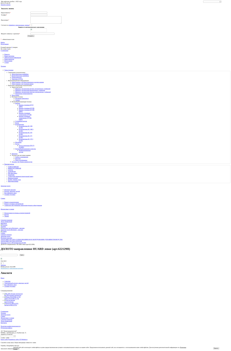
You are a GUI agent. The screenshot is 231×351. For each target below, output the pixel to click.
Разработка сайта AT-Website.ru (17, 339)
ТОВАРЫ (7, 281)
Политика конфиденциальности (10, 326)
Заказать (3, 265)
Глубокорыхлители (21, 121)
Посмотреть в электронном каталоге (12, 268)
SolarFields (11, 175)
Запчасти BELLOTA (10, 305)
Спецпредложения (6, 220)
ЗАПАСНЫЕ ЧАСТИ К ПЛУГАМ (11, 241)
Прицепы (15, 153)
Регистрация (4, 44)
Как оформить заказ (10, 193)
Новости (7, 54)
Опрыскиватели (17, 77)
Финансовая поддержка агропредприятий (17, 213)
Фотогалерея (8, 61)
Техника (3, 66)
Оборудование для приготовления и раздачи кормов (28, 82)
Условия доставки (9, 194)
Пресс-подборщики (21, 160)
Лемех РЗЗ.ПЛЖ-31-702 (11, 298)
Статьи (6, 62)
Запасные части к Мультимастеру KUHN (13, 243)
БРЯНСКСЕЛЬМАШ (14, 168)
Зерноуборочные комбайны (20, 74)
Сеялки (17, 100)
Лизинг (6, 216)
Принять (216, 348)
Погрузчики (15, 95)
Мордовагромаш (13, 181)
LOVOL (10, 170)
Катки (17, 123)
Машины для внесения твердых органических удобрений (33, 92)
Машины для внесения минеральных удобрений (30, 90)
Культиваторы (19, 124)
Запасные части (5, 186)
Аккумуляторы (9, 302)
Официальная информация (12, 57)
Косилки (18, 158)
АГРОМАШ (12, 171)
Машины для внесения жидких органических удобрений (32, 89)
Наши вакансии (9, 59)
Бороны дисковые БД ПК (26, 108)
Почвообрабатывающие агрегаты (25, 149)
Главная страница (6, 234)
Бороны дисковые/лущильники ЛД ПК (25, 113)
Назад (2, 278)
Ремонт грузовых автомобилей (13, 204)
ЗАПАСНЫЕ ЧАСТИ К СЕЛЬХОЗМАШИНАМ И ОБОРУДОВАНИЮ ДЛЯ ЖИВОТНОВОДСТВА (32, 239)
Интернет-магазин (10, 189)
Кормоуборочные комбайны (20, 76)
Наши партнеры (9, 56)
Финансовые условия (7, 209)
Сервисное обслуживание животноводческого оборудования (23, 205)
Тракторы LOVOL (17, 79)
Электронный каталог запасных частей (16, 283)
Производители (9, 164)
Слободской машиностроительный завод (20, 176)
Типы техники (8, 70)
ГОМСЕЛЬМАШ (13, 166)
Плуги (17, 144)
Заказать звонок (5, 5)
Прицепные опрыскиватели (23, 93)
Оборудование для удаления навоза (22, 84)
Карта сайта (4, 339)
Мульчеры (18, 142)
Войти (3, 42)
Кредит (6, 214)
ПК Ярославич (12, 173)
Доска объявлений (6, 221)
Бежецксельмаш (13, 178)
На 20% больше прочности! (12, 295)
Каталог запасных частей (12, 191)
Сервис (3, 198)
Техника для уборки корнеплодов (22, 162)
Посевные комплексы (22, 98)
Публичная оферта (6, 328)
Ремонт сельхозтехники (11, 202)
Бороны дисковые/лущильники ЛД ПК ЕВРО (25, 118)
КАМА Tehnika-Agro (14, 179)
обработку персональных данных (19, 25)
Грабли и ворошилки (21, 157)
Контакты (4, 223)
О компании (4, 50)
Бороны (17, 103)
